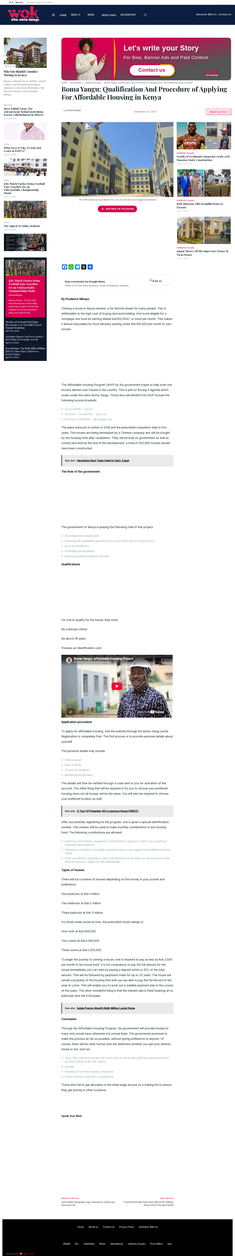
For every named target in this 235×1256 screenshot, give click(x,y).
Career (7, 144)
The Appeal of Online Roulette (22, 226)
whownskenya (15, 295)
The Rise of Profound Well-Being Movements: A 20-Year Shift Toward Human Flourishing (23, 324)
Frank (30, 1254)
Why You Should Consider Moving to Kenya (21, 73)
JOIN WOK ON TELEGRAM (119, 209)
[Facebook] (215, 2)
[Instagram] (219, 2)
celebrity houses (93, 82)
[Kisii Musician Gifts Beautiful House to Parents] (204, 183)
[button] (145, 14)
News (6, 180)
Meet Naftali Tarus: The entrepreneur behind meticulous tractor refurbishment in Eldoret (23, 111)
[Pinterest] (54, 56)
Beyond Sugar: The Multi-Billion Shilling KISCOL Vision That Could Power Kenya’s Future (25, 351)
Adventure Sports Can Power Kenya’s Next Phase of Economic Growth (24, 338)
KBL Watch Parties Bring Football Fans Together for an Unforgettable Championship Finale (24, 188)
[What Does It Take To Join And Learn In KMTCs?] (25, 167)
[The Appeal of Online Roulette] (25, 242)
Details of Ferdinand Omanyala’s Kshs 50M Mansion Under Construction (203, 158)
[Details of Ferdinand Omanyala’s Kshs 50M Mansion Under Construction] (204, 135)
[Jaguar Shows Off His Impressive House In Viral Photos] (204, 230)
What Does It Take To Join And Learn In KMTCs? (22, 149)
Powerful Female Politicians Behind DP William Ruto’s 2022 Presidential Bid (148, 1203)
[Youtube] (227, 2)
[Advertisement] (117, 239)
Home (64, 82)
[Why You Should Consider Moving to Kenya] (25, 53)
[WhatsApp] (54, 63)
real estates (76, 82)
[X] (223, 2)
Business (10, 66)
